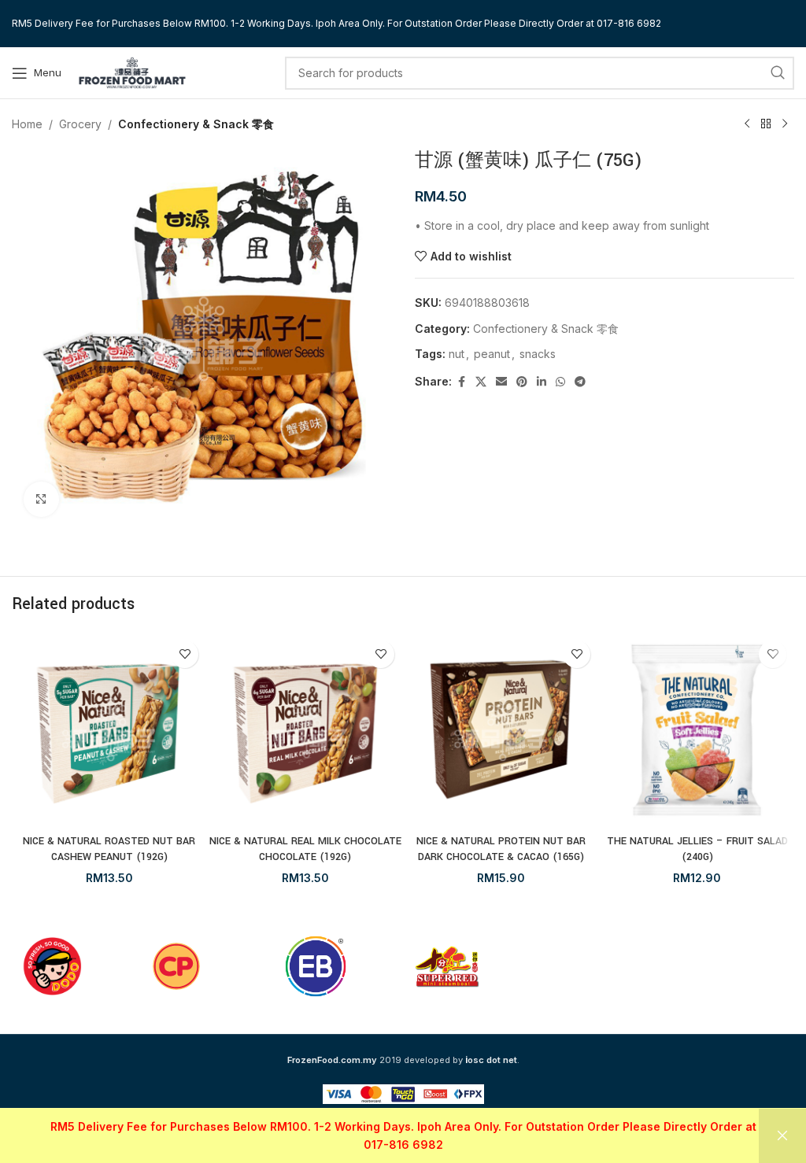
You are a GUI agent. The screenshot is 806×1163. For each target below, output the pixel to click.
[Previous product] (747, 124)
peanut (492, 353)
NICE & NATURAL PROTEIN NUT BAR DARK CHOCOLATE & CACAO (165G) (501, 849)
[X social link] (481, 382)
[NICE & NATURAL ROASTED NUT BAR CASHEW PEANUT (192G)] (109, 730)
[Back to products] (765, 124)
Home (27, 124)
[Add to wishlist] (184, 654)
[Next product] (784, 124)
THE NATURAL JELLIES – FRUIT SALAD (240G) (697, 849)
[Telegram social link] (580, 382)
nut (456, 353)
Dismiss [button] (782, 1136)
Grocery (80, 124)
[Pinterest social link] (522, 382)
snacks (537, 353)
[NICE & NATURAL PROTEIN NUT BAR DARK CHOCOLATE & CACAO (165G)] (501, 730)
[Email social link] (501, 382)
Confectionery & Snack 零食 (196, 124)
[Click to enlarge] (41, 499)
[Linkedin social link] (541, 382)
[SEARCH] (777, 73)
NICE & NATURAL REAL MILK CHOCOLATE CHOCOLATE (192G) (305, 849)
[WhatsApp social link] (560, 382)
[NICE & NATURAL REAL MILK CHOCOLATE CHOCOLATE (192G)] (305, 730)
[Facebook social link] (461, 382)
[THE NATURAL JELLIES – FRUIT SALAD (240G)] (697, 730)
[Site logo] (132, 71)
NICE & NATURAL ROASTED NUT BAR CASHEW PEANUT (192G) (109, 849)
